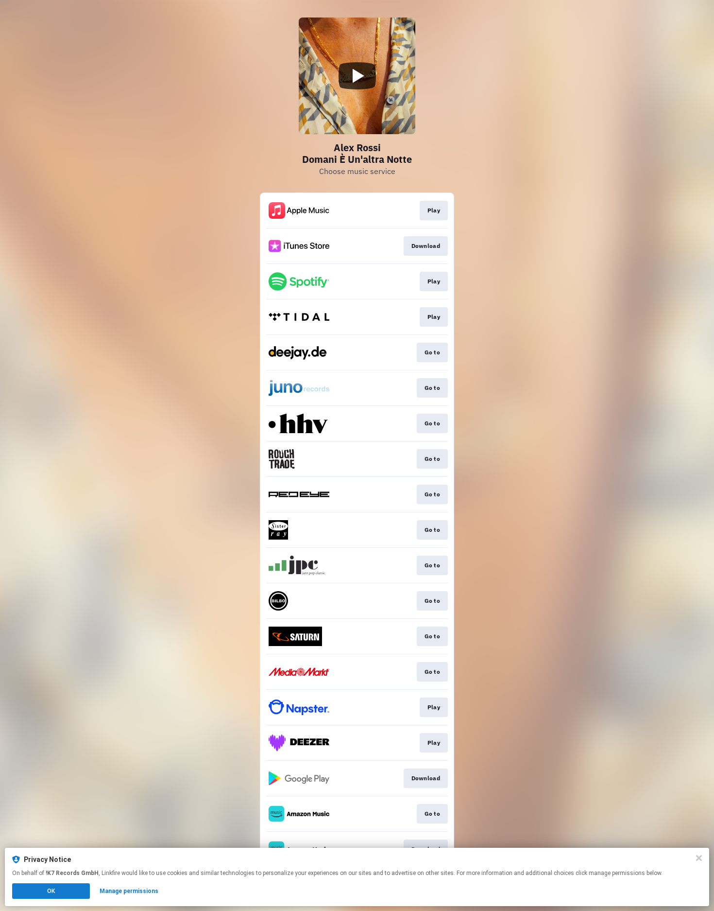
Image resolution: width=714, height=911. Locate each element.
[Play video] (357, 75)
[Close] (699, 858)
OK (51, 891)
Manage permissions (129, 891)
